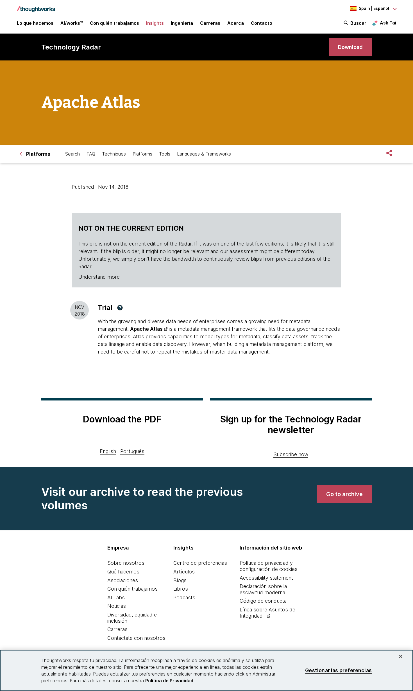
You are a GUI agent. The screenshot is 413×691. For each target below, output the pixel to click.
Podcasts (184, 597)
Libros (180, 589)
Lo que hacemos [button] (35, 23)
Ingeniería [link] (182, 23)
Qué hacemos (123, 572)
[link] (350, 47)
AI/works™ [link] (71, 23)
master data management (239, 352)
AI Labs (116, 597)
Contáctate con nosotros (136, 638)
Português (132, 451)
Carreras (117, 629)
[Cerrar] (400, 656)
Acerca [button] (235, 23)
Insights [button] (155, 23)
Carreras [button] (210, 23)
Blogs (180, 580)
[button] (120, 307)
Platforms (142, 154)
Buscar (358, 23)
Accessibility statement (266, 578)
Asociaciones (122, 580)
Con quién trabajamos (132, 589)
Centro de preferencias (200, 563)
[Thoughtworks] (36, 6)
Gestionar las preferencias (338, 670)
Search (72, 154)
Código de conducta (263, 601)
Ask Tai (388, 23)
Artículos (184, 572)
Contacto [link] (261, 23)
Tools (164, 154)
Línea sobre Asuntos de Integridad (267, 613)
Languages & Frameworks (204, 154)
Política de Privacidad (169, 680)
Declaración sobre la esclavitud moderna (263, 589)
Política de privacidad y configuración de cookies (269, 566)
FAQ (91, 154)
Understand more (99, 277)
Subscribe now (290, 454)
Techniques (114, 154)
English (108, 451)
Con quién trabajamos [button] (114, 23)
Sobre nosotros (125, 563)
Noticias (116, 606)
